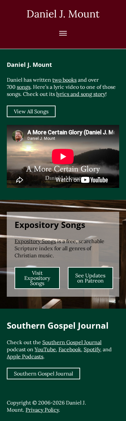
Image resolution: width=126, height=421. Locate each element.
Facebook (69, 349)
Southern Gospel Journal (71, 342)
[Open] (63, 33)
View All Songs (31, 111)
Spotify (92, 349)
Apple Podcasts (25, 356)
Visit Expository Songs (37, 278)
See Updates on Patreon (90, 278)
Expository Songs (35, 241)
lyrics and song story (80, 94)
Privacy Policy (42, 409)
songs (23, 87)
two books (64, 80)
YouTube (45, 349)
